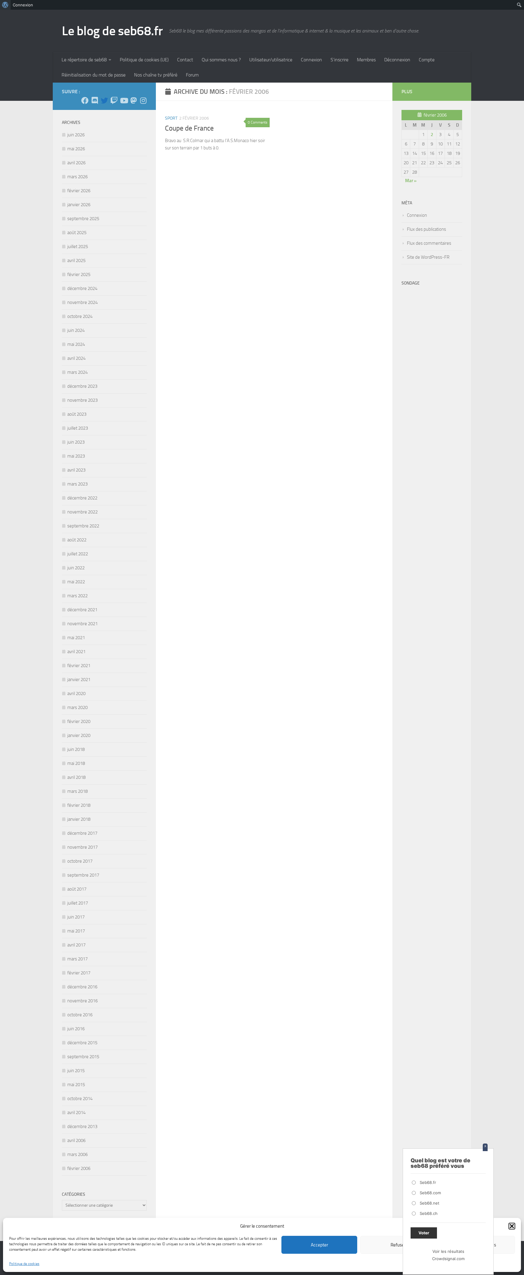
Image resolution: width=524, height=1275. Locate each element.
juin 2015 (76, 1070)
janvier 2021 (78, 679)
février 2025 (78, 274)
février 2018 (78, 805)
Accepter (319, 1245)
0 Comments (257, 122)
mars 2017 (77, 959)
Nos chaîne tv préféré (155, 75)
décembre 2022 (82, 498)
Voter (423, 1232)
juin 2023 (76, 442)
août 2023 (76, 414)
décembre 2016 (82, 987)
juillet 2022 (77, 554)
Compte (427, 60)
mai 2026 (76, 149)
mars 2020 (77, 707)
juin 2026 (76, 135)
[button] (512, 1226)
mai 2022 (76, 582)
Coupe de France (189, 128)
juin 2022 (76, 568)
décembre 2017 (82, 833)
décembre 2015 (82, 1042)
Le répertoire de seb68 (84, 60)
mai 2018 (76, 763)
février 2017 (78, 973)
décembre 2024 (82, 288)
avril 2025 (76, 260)
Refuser (398, 1245)
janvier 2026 (78, 204)
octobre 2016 (79, 1015)
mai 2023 (76, 456)
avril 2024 (76, 358)
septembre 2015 (83, 1056)
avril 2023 (76, 470)
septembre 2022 (83, 526)
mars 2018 (77, 791)
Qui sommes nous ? (221, 60)
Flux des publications (426, 229)
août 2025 (76, 232)
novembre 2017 (82, 847)
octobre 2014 (79, 1098)
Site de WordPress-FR (428, 257)
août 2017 (76, 889)
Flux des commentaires (429, 243)
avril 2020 (76, 693)
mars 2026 (77, 176)
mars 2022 (77, 595)
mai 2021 (76, 637)
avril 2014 (76, 1112)
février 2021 (78, 665)
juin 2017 (76, 917)
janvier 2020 (78, 735)
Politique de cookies (24, 1264)
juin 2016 (76, 1028)
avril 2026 (76, 162)
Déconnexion (397, 60)
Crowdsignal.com (448, 1258)
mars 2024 (77, 372)
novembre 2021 (82, 623)
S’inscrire (339, 60)
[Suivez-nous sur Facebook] (85, 100)
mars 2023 (77, 484)
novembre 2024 (82, 302)
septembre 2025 (83, 218)
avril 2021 (76, 651)
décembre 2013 (82, 1126)
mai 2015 (76, 1084)
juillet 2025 (77, 246)
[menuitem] (5, 5)
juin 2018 (76, 749)
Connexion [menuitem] (23, 4)
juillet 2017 (77, 903)
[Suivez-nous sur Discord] (94, 100)
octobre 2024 (79, 316)
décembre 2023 (82, 386)
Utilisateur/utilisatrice (270, 60)
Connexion (311, 60)
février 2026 (78, 190)
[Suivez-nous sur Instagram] (143, 100)
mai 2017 (76, 931)
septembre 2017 (83, 875)
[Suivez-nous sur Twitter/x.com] (104, 100)
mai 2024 (76, 344)
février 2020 (78, 721)
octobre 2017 (79, 861)
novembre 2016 (82, 1001)
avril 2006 (76, 1140)
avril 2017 (76, 945)
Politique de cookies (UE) (144, 60)
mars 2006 (77, 1154)
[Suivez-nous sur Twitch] (114, 100)
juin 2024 (76, 330)
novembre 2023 (82, 400)
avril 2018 (76, 777)
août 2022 (76, 540)
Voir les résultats (448, 1251)
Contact (185, 60)
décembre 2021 (82, 609)
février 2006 (78, 1168)
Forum (192, 75)
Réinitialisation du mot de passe (94, 75)
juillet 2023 (77, 428)
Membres (366, 60)
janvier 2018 (78, 819)
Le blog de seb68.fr (112, 31)
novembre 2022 (82, 512)
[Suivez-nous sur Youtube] (123, 100)
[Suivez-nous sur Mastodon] (133, 100)
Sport (171, 118)
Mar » (411, 180)
